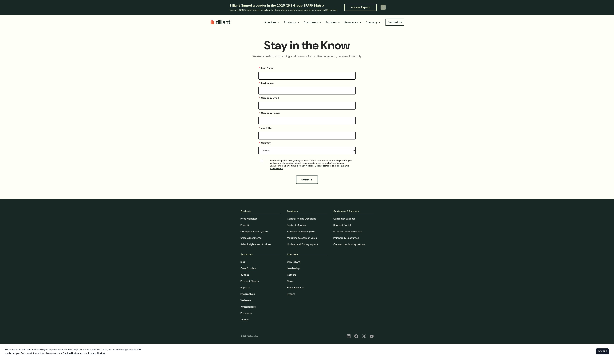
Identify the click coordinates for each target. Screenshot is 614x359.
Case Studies (248, 268)
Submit (307, 179)
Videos (244, 319)
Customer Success (344, 218)
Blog (242, 262)
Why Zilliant (293, 262)
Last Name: (266, 83)
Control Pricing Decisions (301, 218)
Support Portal (342, 225)
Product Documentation (347, 231)
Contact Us (394, 22)
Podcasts (246, 313)
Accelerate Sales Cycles (301, 231)
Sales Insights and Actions (255, 244)
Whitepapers (248, 306)
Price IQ (244, 225)
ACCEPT (602, 351)
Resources (351, 22)
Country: (265, 142)
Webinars (245, 300)
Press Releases (295, 287)
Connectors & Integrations (349, 244)
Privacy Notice (305, 165)
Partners (331, 22)
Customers (311, 22)
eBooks (244, 274)
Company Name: (269, 112)
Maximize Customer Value (302, 238)
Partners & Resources (346, 238)
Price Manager (248, 218)
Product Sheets (249, 281)
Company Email (269, 97)
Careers (291, 274)
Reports (245, 287)
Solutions (270, 22)
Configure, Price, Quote (254, 231)
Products (290, 22)
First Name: (266, 67)
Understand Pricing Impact (302, 244)
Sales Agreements (251, 238)
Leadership (293, 268)
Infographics (247, 294)
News (290, 281)
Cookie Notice (323, 165)
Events (291, 294)
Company (372, 22)
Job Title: (265, 127)
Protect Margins (296, 225)
